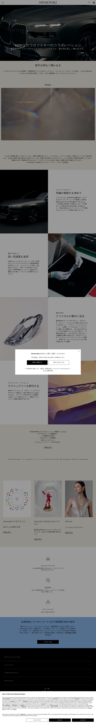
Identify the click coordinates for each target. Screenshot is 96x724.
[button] (79, 351)
